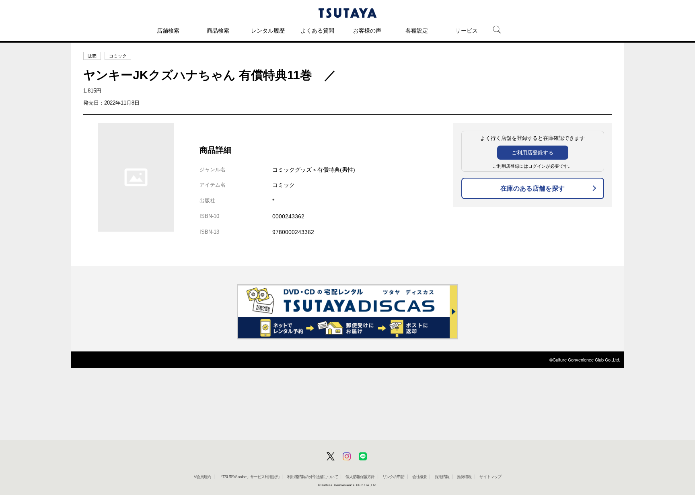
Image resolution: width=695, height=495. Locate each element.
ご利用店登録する (532, 153)
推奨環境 (464, 476)
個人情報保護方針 (359, 476)
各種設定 (416, 30)
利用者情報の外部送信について (312, 476)
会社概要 (419, 476)
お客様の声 (367, 30)
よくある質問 (317, 30)
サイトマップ (490, 476)
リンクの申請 (393, 476)
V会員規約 (202, 476)
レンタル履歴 (268, 30)
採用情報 (442, 476)
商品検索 (218, 30)
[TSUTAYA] (347, 13)
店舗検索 (168, 30)
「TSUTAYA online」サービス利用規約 (249, 476)
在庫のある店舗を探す (532, 188)
